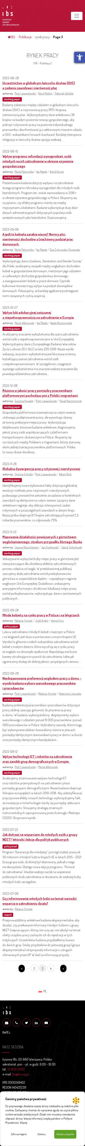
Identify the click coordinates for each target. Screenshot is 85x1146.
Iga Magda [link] (41, 171)
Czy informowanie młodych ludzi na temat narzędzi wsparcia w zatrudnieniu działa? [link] (39, 901)
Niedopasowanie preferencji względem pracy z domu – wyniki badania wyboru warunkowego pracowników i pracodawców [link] (41, 683)
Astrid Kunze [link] (57, 171)
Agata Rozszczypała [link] (61, 323)
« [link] (21, 968)
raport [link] (8, 914)
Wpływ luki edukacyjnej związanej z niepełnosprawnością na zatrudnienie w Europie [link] (38, 315)
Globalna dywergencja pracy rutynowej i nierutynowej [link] (41, 469)
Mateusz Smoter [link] (24, 620)
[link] (79, 57)
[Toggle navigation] (77, 16)
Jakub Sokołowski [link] (71, 547)
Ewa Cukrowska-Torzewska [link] (65, 249)
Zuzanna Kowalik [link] (24, 401)
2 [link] (34, 968)
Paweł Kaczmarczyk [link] (71, 401)
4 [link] (50, 968)
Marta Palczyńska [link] (24, 171)
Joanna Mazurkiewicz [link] (27, 547)
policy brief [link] (10, 846)
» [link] (63, 968)
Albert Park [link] (65, 474)
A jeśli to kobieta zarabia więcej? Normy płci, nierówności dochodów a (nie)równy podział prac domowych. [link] (37, 239)
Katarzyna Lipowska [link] (70, 693)
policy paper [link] (11, 626)
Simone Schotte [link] (24, 474)
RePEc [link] (6, 1032)
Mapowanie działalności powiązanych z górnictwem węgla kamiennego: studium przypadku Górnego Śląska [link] (42, 539)
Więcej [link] (23, 1122)
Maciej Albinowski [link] (24, 323)
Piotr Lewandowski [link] (25, 93)
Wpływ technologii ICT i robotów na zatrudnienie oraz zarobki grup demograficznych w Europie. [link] (37, 759)
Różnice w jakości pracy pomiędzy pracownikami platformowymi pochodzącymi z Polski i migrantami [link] (40, 393)
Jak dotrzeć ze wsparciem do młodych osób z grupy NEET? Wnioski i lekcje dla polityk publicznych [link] (39, 837)
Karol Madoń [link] (45, 93)
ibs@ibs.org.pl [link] (20, 1074)
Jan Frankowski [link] (50, 547)
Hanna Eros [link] (57, 620)
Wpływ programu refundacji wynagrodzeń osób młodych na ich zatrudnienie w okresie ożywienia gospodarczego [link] (37, 161)
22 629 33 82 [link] (16, 1069)
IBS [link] (13, 37)
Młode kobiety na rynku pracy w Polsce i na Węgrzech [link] (40, 615)
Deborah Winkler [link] (64, 93)
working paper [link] (12, 99)
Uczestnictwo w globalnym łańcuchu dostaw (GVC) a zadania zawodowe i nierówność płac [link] (38, 85)
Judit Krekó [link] (41, 620)
